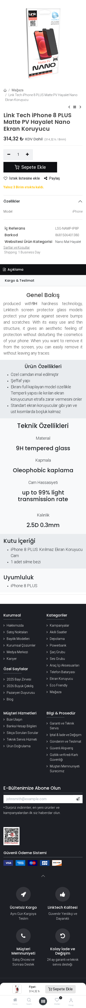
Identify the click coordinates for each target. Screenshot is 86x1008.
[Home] (15, 1000)
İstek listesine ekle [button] (24, 178)
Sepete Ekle (62, 989)
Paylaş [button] (54, 178)
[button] (78, 799)
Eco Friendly (58, 685)
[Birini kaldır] (8, 154)
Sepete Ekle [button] (33, 167)
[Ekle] (27, 154)
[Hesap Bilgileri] (71, 1000)
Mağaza (17, 90)
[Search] (29, 1000)
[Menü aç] (43, 1001)
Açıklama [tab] (15, 269)
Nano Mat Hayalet (68, 242)
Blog (10, 699)
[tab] (43, 280)
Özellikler (11, 201)
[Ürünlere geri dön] (75, 107)
